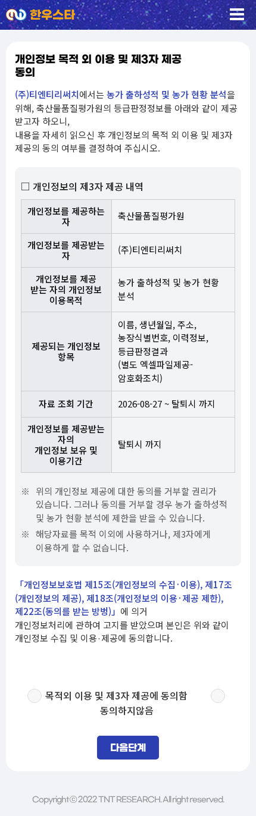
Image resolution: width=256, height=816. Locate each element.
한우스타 (52, 15)
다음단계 (128, 748)
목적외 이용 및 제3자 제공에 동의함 (116, 695)
